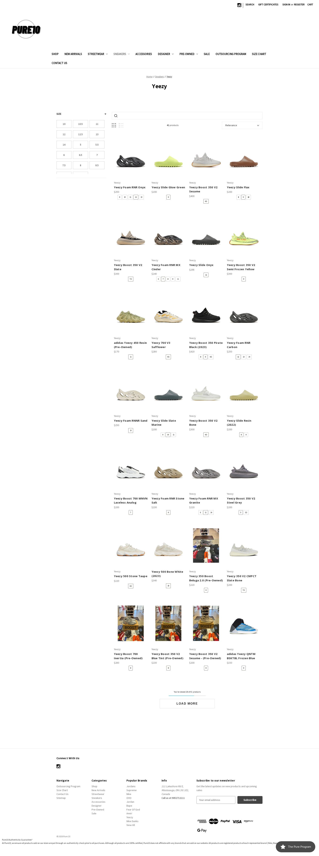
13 (141, 197)
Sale (207, 54)
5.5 (246, 512)
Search (250, 4)
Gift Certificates (268, 4)
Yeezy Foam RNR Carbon (239, 345)
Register (299, 4)
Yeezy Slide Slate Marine (164, 423)
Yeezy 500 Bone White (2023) (167, 574)
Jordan (130, 801)
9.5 (206, 201)
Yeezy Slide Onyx (201, 265)
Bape (129, 805)
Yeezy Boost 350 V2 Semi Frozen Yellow (241, 267)
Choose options (131, 160)
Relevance (231, 125)
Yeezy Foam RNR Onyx (130, 187)
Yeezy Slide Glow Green (168, 187)
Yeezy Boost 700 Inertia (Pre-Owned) (128, 656)
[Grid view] (114, 125)
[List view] (121, 125)
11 (130, 197)
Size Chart (259, 54)
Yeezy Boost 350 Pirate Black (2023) (206, 345)
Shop (55, 54)
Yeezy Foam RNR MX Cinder (166, 267)
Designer (164, 54)
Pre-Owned (186, 54)
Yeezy (129, 817)
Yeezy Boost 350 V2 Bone (203, 423)
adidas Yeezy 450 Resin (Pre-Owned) (130, 345)
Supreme (131, 790)
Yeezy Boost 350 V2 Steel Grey (241, 500)
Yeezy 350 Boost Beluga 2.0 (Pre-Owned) (206, 578)
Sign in (286, 4)
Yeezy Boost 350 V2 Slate (128, 267)
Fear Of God (133, 809)
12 (136, 197)
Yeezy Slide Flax (238, 187)
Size (58, 113)
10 (125, 197)
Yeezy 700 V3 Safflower (161, 345)
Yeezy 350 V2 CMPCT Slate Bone (242, 578)
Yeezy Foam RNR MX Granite (203, 500)
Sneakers (120, 54)
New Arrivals (73, 54)
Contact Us (59, 63)
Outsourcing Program (231, 54)
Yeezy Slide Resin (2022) (239, 423)
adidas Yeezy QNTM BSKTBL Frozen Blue (241, 656)
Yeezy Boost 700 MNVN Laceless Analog (131, 500)
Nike (128, 794)
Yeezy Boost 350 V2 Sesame (203, 189)
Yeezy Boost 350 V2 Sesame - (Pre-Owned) (205, 656)
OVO (128, 798)
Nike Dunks (132, 821)
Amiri (129, 813)
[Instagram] (239, 5)
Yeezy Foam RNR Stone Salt (168, 500)
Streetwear (96, 54)
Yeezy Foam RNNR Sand (131, 420)
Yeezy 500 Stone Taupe (130, 576)
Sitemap (61, 798)
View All (130, 825)
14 (249, 357)
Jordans (131, 786)
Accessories (144, 54)
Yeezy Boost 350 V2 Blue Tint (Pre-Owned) (167, 656)
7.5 (131, 279)
